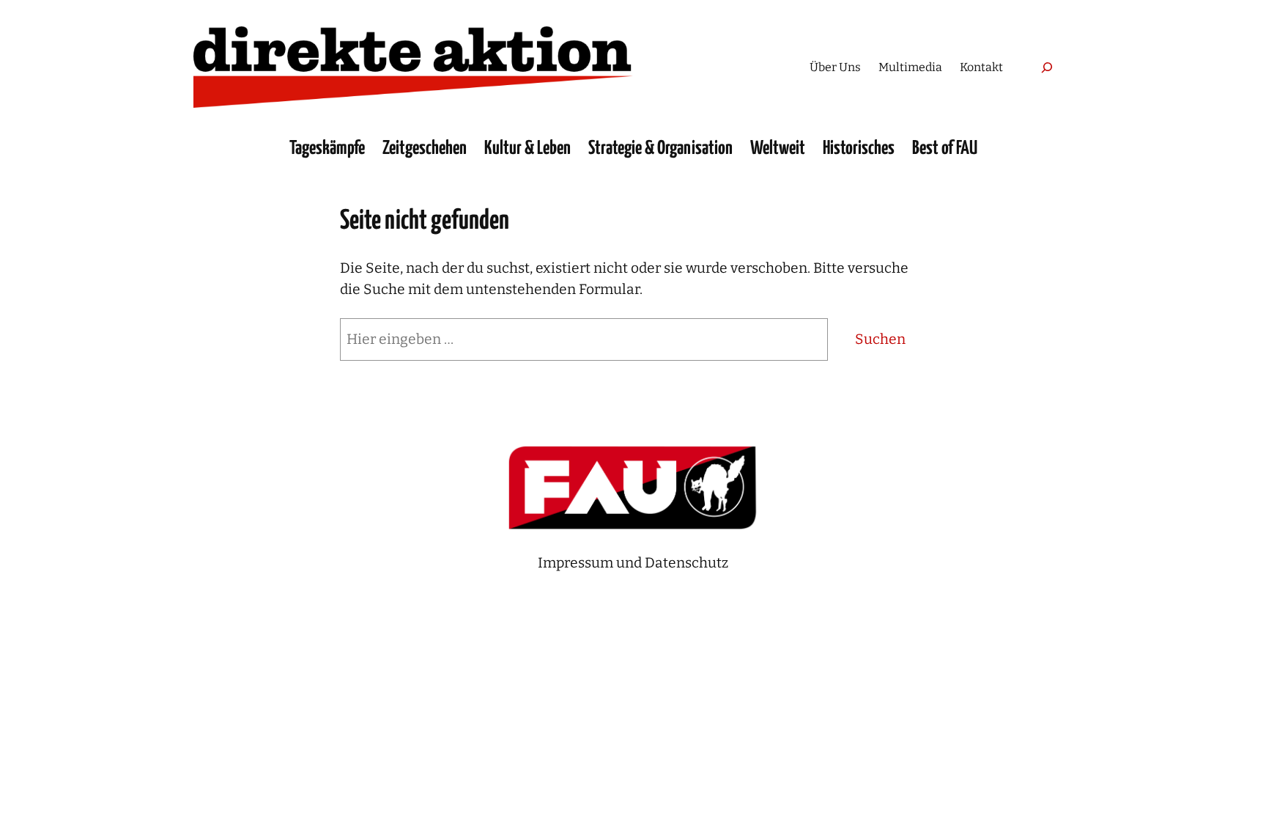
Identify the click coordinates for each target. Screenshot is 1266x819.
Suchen (880, 339)
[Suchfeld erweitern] (1047, 67)
